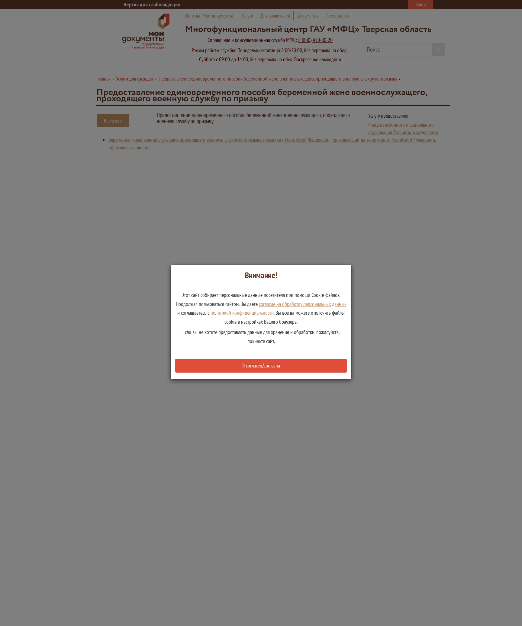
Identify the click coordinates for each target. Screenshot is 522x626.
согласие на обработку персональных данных (302, 303)
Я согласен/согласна (261, 365)
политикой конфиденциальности (242, 312)
